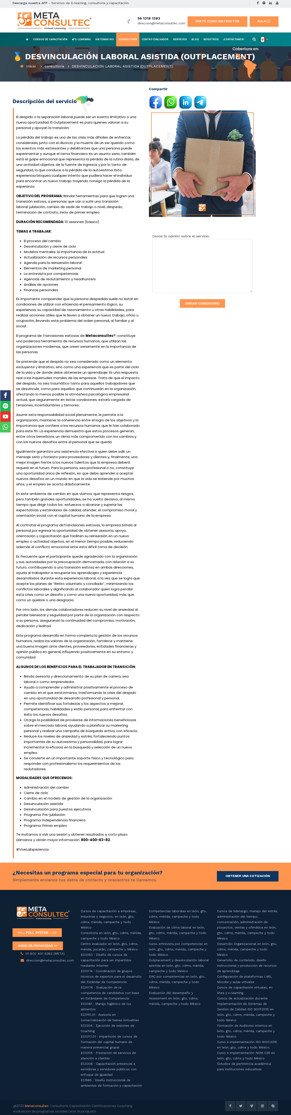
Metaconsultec (37, 1106)
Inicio (31, 66)
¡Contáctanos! (233, 39)
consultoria (54, 66)
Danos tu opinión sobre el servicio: (181, 236)
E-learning (82, 39)
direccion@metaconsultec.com (161, 23)
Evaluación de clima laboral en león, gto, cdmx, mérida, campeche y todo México (177, 933)
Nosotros (211, 39)
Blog (195, 39)
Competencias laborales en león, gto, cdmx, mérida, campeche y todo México (178, 916)
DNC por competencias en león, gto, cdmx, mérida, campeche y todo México (177, 982)
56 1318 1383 (149, 18)
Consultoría (127, 39)
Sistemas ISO (104, 39)
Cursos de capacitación (50, 39)
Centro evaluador (155, 39)
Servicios (180, 39)
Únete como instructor (217, 21)
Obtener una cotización (248, 876)
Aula (262, 21)
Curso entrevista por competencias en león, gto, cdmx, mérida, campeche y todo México (178, 949)
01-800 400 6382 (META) (45, 953)
